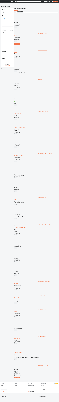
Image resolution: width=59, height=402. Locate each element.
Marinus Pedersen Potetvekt (18, 155)
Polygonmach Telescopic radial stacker (20, 227)
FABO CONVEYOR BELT (18, 352)
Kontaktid (2, 388)
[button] (15, 27)
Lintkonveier (16, 82)
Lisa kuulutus (17, 377)
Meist (2, 385)
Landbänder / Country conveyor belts (19, 242)
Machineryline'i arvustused (18, 389)
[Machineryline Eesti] (5, 1)
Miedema (15, 311)
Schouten (15, 171)
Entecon (15, 324)
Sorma (15, 199)
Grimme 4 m (16, 141)
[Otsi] (15, 1)
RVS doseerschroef (17, 338)
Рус (3, 391)
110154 (15, 256)
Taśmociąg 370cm (17, 297)
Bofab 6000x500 (16, 99)
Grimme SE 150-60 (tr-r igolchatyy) (19, 127)
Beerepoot (15, 21)
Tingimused (16, 385)
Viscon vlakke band (17, 283)
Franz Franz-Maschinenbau (18, 113)
